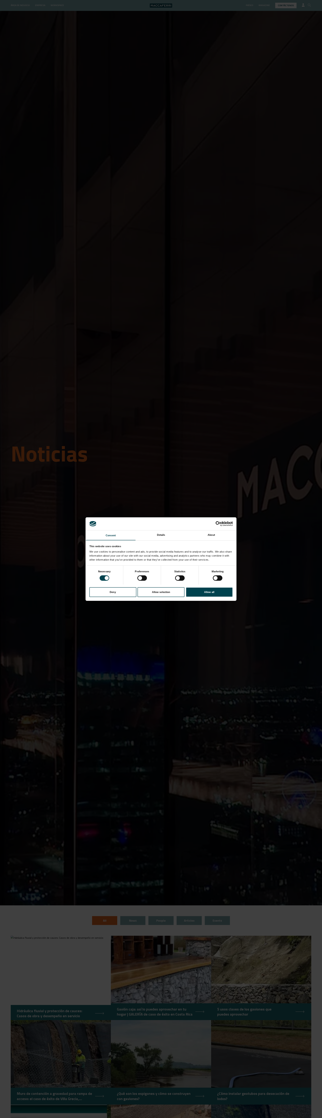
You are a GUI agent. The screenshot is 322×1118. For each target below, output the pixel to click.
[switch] (142, 578)
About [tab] (211, 534)
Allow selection (161, 591)
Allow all (209, 591)
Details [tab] (161, 534)
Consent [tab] (111, 535)
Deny (113, 591)
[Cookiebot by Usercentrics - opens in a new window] (218, 523)
